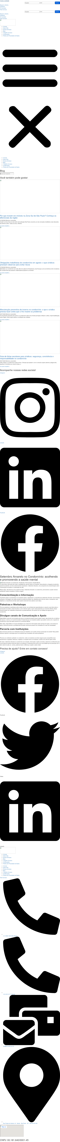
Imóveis (5, 26)
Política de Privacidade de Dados (11, 36)
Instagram (2, 651)
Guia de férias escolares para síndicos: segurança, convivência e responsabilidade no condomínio (27, 357)
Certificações (6, 34)
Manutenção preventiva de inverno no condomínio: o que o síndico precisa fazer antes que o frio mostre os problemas (27, 310)
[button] (30, 97)
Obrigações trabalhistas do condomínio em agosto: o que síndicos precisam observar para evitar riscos (27, 263)
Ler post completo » (5, 226)
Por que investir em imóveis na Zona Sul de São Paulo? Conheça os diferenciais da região (28, 216)
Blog (4, 31)
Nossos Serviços (7, 29)
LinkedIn (2, 653)
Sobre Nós (5, 28)
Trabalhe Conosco (7, 32)
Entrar (57, 2)
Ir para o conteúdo (4, 1)
